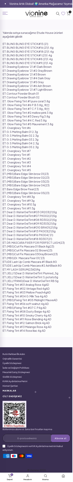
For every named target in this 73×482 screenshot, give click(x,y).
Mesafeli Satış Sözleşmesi (16, 372)
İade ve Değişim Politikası (16, 367)
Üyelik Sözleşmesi (12, 363)
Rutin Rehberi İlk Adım (14, 354)
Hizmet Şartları (10, 385)
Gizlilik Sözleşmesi (12, 376)
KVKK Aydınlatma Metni (15, 381)
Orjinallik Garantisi (12, 358)
